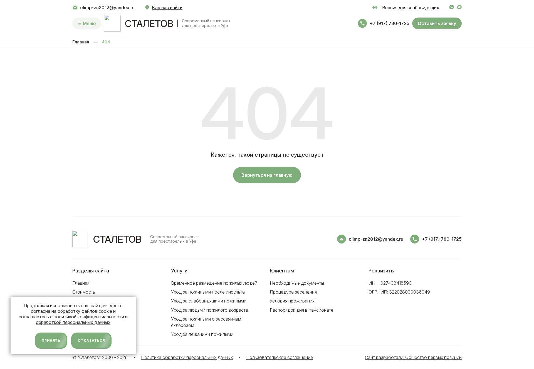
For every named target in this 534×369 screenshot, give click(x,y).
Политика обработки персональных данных (187, 357)
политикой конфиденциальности (89, 316)
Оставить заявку (437, 23)
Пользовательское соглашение (279, 357)
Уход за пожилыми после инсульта (208, 292)
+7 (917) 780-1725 (389, 23)
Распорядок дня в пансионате (301, 310)
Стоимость (83, 292)
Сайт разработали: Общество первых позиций (413, 357)
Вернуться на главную (267, 175)
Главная (80, 42)
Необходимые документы (297, 283)
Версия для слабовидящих (409, 7)
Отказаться (91, 340)
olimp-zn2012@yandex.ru (107, 7)
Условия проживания (292, 301)
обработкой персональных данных (73, 322)
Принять (51, 340)
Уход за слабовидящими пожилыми (208, 301)
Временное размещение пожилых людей (214, 283)
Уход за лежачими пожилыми (202, 334)
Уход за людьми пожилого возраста (209, 310)
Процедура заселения (293, 292)
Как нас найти (167, 7)
